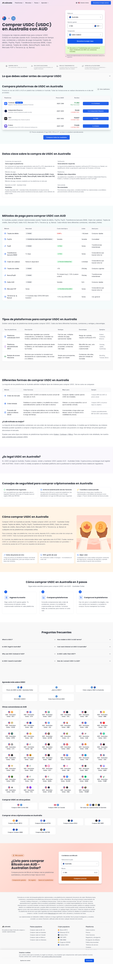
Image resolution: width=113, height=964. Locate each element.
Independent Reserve (15, 110)
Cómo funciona (90, 935)
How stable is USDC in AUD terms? (69, 640)
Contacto (88, 947)
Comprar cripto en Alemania (38, 940)
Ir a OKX (95, 118)
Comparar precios (80, 878)
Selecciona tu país (67, 859)
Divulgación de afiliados (93, 940)
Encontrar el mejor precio (101, 3)
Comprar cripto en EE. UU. (37, 930)
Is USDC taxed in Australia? (12, 661)
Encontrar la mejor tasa (85, 41)
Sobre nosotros (90, 930)
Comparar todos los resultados (56, 137)
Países (36, 3)
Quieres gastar (72, 22)
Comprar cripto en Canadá (37, 935)
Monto (64, 868)
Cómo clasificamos (105, 89)
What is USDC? (7, 640)
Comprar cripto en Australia (38, 932)
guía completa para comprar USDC (15, 437)
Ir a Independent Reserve (96, 111)
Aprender (44, 3)
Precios (88, 932)
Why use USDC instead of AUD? (13, 654)
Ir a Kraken (95, 126)
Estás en (70, 13)
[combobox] (80, 863)
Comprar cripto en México (37, 937)
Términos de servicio (92, 945)
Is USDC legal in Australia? (11, 647)
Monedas (28, 3)
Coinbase (11, 103)
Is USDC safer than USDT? (66, 654)
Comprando (71, 31)
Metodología (52, 913)
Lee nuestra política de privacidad (51, 956)
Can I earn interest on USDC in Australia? (72, 647)
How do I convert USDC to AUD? (68, 661)
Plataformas (18, 3)
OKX (9, 118)
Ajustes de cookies (25, 960)
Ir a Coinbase (96, 103)
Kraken (10, 125)
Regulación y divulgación (93, 937)
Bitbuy (70, 434)
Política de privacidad (92, 942)
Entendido (89, 960)
